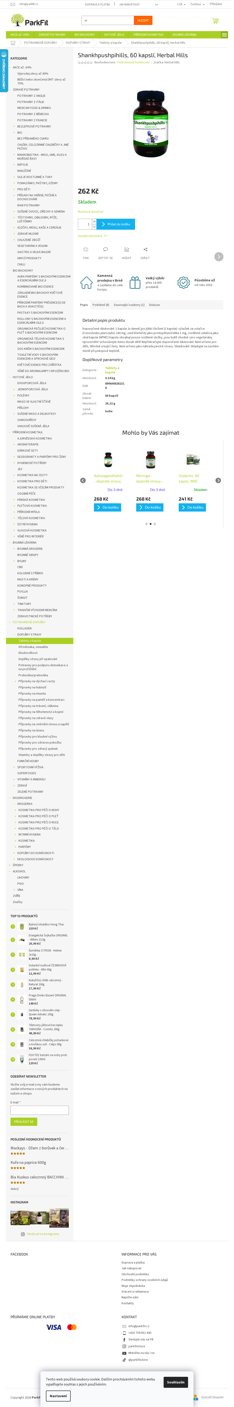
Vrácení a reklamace (133, 1291)
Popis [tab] (82, 305)
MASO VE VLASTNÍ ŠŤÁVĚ (32, 401)
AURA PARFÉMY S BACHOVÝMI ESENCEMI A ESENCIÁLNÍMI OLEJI (42, 278)
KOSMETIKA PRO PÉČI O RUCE (37, 822)
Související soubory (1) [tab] (127, 305)
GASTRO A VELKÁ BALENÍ (32, 252)
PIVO (19, 883)
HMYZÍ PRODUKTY (28, 258)
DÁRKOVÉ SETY (26, 450)
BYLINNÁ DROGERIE (28, 549)
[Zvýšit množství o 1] (92, 221)
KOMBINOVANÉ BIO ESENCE (34, 286)
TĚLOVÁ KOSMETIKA (29, 518)
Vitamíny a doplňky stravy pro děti (40, 755)
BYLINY (20, 561)
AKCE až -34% (20, 67)
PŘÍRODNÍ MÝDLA (27, 512)
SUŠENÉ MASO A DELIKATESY (35, 414)
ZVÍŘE (15, 896)
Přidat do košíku (117, 224)
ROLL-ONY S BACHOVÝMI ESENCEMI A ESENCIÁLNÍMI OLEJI (40, 321)
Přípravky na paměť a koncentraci (40, 700)
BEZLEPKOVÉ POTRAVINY (32, 126)
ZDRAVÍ (20, 785)
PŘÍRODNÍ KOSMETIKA (26, 432)
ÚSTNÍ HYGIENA (26, 524)
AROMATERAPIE (26, 444)
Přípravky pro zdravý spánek (36, 749)
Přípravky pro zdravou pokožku (38, 742)
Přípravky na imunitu (30, 693)
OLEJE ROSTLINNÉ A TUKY (33, 177)
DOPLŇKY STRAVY (28, 634)
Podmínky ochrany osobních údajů (143, 1280)
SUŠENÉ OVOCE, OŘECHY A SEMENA (39, 211)
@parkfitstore (136, 1360)
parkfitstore (135, 1346)
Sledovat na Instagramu (41, 1234)
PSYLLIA (21, 591)
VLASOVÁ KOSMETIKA (30, 530)
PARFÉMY (23, 847)
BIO (18, 132)
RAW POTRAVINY (27, 205)
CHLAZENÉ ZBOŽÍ (27, 240)
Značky (16, 902)
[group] (106, 480)
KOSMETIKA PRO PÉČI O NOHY (37, 810)
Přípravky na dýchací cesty (35, 681)
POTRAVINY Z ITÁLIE (29, 102)
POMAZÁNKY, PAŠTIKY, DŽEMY (36, 183)
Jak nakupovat (127, 5)
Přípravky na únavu (30, 730)
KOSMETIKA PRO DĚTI (30, 481)
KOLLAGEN (23, 628)
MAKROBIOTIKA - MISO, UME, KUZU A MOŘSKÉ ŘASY (40, 157)
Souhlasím (174, 1382)
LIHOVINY (22, 877)
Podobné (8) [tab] (99, 305)
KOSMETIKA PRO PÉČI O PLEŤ (37, 816)
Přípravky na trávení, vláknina (37, 706)
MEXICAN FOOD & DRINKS (32, 108)
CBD (18, 567)
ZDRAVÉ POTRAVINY (24, 89)
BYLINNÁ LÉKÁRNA (23, 542)
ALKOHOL (17, 871)
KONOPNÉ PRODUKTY (30, 585)
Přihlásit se (22, 1122)
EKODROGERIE (21, 798)
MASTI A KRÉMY (26, 579)
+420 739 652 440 (138, 1333)
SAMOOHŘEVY (25, 420)
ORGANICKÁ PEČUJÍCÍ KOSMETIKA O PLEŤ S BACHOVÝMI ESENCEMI (40, 330)
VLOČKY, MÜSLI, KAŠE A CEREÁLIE (38, 227)
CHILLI (20, 264)
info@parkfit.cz (137, 1326)
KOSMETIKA (25, 840)
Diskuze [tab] (153, 305)
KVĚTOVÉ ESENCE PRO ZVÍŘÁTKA (38, 365)
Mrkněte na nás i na (140, 1353)
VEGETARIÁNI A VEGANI (31, 246)
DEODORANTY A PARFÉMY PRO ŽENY (40, 457)
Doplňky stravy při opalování (36, 659)
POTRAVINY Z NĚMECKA (31, 114)
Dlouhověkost (26, 653)
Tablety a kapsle (28, 641)
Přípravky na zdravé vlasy (34, 718)
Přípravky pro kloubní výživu (36, 736)
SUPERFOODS (25, 773)
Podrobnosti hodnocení (132, 62)
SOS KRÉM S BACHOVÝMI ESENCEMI (39, 349)
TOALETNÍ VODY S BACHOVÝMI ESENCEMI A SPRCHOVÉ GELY (36, 357)
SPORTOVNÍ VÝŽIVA (29, 767)
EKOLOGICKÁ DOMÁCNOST (34, 859)
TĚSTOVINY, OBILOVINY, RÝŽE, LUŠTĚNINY (36, 219)
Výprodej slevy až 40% (31, 73)
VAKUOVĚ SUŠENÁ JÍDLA (32, 426)
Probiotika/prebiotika (31, 675)
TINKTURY (22, 604)
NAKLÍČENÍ (22, 171)
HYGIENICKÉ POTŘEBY (30, 463)
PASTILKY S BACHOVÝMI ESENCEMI (38, 312)
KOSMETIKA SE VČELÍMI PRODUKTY (39, 487)
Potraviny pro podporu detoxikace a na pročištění (41, 667)
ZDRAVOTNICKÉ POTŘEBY (33, 616)
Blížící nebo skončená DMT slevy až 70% (40, 81)
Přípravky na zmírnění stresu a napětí (42, 724)
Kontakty (126, 1303)
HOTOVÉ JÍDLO (21, 377)
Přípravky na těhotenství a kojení (39, 712)
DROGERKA (23, 804)
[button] (106, 504)
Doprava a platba (95, 5)
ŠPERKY (16, 865)
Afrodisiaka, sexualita (31, 647)
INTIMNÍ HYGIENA (28, 834)
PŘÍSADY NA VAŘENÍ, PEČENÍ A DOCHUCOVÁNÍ (35, 197)
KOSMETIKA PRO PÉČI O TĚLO (37, 828)
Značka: (165, 62)
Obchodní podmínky (133, 1274)
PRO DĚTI (22, 189)
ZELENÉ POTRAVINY (29, 792)
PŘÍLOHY (21, 408)
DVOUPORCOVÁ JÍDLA (30, 383)
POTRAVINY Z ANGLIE (30, 96)
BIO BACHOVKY (21, 270)
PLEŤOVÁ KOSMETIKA (30, 506)
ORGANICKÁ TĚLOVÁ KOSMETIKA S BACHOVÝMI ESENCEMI (39, 341)
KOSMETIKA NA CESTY (31, 475)
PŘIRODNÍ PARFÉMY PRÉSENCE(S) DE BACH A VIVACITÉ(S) (40, 304)
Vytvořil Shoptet (211, 1397)
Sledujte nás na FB (139, 1339)
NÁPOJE (21, 164)
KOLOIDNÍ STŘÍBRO (29, 573)
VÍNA (19, 890)
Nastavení (56, 1396)
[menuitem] (18, 34)
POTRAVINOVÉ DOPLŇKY (27, 622)
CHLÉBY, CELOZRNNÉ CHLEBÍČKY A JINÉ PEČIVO (41, 147)
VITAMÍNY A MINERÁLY (30, 779)
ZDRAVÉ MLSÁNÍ (26, 234)
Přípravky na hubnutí (31, 687)
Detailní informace (88, 236)
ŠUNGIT (21, 598)
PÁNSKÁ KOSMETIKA (29, 500)
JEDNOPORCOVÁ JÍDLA (31, 389)
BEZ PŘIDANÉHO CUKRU (31, 138)
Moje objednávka (131, 1286)
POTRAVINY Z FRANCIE (31, 120)
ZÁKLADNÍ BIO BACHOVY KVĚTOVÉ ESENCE (38, 295)
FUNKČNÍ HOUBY (26, 761)
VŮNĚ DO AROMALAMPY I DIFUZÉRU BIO (42, 371)
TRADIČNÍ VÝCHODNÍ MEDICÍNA (36, 610)
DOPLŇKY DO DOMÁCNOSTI (34, 853)
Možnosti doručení (89, 212)
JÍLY (18, 469)
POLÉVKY (22, 395)
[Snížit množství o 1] (92, 226)
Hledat (141, 20)
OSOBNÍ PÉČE (25, 493)
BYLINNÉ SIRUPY (26, 555)
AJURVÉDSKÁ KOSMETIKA (33, 438)
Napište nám (128, 1297)
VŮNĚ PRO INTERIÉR (29, 536)
